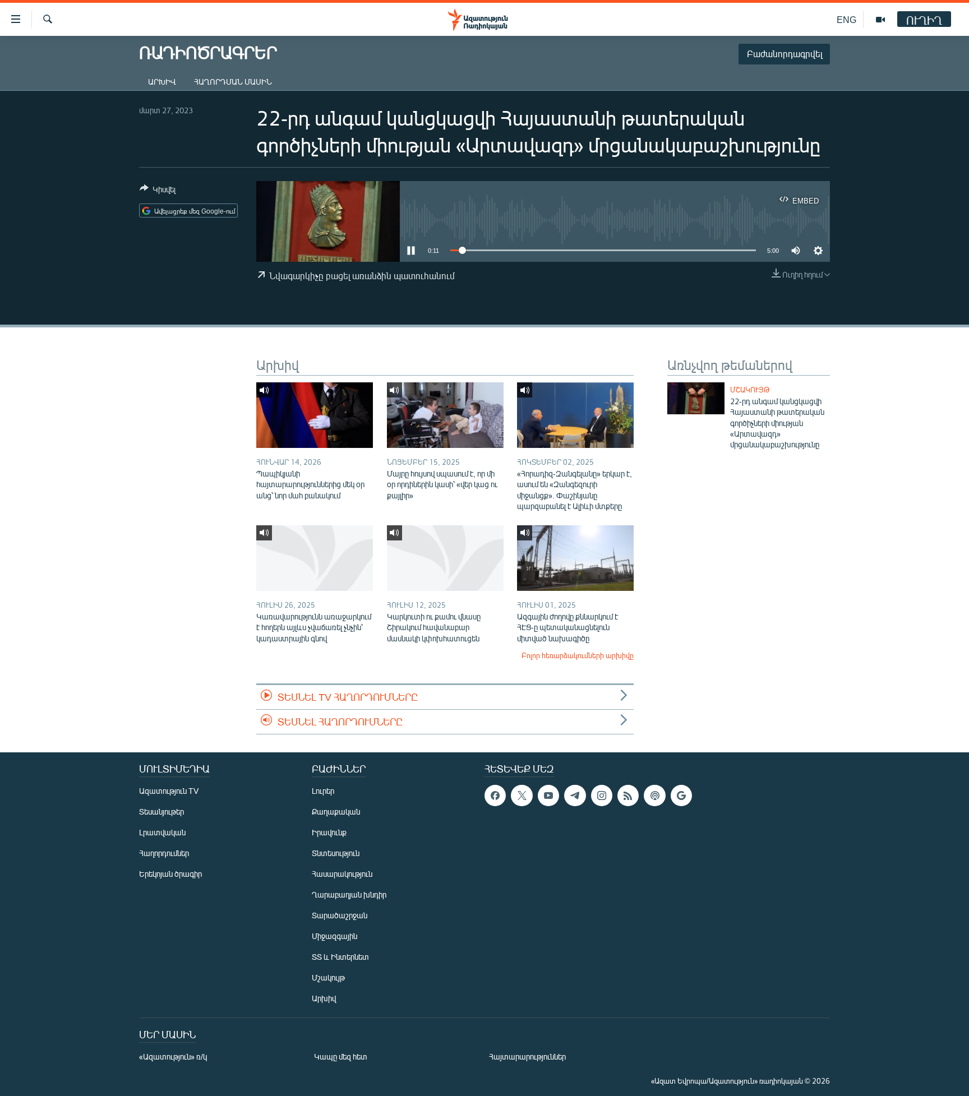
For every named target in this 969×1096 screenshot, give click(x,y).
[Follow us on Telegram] (574, 795)
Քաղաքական (336, 811)
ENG (846, 19)
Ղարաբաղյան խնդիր (349, 894)
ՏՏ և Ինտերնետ (340, 956)
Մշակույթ (750, 389)
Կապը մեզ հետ (340, 1056)
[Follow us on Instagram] (601, 795)
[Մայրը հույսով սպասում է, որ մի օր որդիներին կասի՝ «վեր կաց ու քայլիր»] (445, 415)
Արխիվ (162, 81)
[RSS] (628, 795)
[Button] (158, 191)
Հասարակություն (342, 873)
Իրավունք (329, 832)
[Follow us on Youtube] (548, 795)
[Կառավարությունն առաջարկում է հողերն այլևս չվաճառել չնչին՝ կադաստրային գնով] (314, 558)
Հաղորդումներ (164, 853)
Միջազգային (334, 936)
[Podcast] (654, 795)
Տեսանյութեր (161, 811)
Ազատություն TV (169, 791)
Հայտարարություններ (527, 1056)
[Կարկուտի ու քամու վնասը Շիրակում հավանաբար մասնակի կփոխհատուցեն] (445, 558)
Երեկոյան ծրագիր (170, 873)
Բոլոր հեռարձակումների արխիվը (578, 655)
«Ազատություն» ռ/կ (173, 1056)
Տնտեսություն (335, 853)
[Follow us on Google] (681, 795)
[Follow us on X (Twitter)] (521, 795)
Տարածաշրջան (339, 915)
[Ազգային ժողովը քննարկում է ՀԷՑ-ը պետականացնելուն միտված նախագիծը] (575, 558)
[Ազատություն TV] (880, 19)
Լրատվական (162, 832)
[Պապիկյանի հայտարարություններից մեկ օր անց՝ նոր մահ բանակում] (314, 415)
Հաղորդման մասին (233, 81)
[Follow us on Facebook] (495, 795)
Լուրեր (323, 791)
